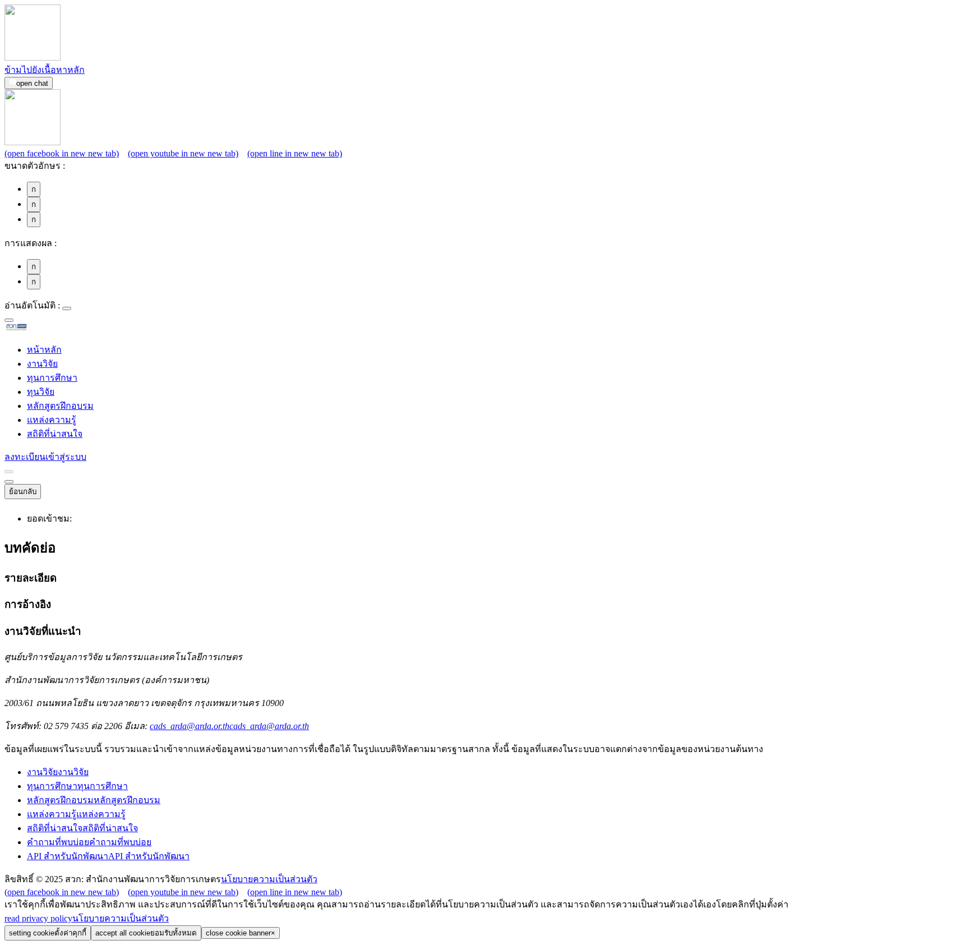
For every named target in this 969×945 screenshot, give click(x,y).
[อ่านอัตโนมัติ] (66, 308)
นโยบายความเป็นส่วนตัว (269, 879)
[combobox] (8, 320)
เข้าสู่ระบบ (65, 457)
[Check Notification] (8, 471)
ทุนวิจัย (40, 392)
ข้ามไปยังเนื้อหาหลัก (44, 70)
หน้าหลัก (44, 349)
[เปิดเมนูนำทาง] (8, 481)
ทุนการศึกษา (52, 377)
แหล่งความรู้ (51, 420)
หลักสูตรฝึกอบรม (60, 406)
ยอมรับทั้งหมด (146, 933)
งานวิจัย (42, 363)
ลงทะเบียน (24, 457)
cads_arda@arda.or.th (229, 726)
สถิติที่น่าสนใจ (54, 434)
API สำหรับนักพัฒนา (108, 856)
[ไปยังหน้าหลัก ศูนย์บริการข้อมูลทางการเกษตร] (34, 328)
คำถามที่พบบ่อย (89, 842)
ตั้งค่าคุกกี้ (47, 933)
